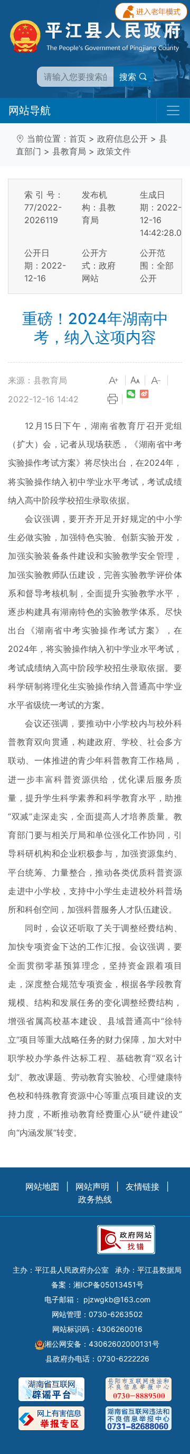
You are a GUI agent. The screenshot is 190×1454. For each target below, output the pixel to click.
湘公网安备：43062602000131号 (101, 1343)
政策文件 (114, 151)
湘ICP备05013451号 (108, 1284)
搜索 (129, 76)
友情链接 (142, 1186)
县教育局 (69, 151)
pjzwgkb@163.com (116, 1299)
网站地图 (42, 1186)
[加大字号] (114, 380)
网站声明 (92, 1186)
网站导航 (29, 110)
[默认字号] (135, 380)
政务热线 (95, 1199)
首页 (77, 138)
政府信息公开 (122, 138)
